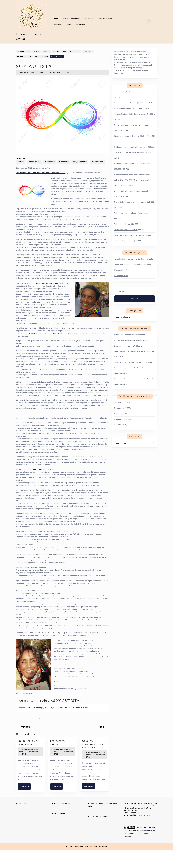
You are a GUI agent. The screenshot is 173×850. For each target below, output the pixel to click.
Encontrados (119, 408)
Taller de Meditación (122, 224)
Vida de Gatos (59, 813)
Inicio (56, 19)
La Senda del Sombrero (99, 816)
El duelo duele (120, 419)
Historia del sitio (104, 19)
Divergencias (74, 51)
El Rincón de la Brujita (62, 804)
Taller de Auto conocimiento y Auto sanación (131, 213)
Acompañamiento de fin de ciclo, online (130, 114)
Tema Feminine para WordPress (79, 846)
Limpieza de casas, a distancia (126, 136)
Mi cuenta (80, 24)
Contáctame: (23, 804)
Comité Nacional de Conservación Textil (102, 805)
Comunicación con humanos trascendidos (131, 125)
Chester (117, 425)
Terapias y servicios (71, 19)
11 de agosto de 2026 (29, 749)
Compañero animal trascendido (134, 335)
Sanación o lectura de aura (125, 103)
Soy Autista (118, 402)
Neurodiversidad (38, 469)
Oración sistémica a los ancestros (92, 743)
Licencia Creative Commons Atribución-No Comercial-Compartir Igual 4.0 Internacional (140, 833)
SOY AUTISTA (120, 357)
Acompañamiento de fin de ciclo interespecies (132, 175)
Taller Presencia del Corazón (125, 230)
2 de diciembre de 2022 (62, 749)
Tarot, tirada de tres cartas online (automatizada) (133, 259)
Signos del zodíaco (121, 270)
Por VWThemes (101, 846)
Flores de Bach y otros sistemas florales (130, 202)
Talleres (89, 19)
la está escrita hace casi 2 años (40, 173)
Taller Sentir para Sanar (123, 241)
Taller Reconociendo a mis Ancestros (129, 235)
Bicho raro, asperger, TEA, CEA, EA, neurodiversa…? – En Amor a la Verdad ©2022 (60, 708)
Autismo (46, 51)
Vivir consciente (41, 56)
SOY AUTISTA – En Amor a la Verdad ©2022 (132, 362)
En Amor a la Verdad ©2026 (28, 51)
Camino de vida (59, 51)
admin (42, 72)
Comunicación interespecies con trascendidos (132, 191)
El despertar (88, 51)
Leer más (25, 787)
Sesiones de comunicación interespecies (130, 147)
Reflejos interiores (24, 56)
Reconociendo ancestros (124, 108)
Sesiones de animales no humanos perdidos (132, 163)
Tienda (69, 24)
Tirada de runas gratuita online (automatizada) (132, 265)
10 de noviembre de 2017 (95, 752)
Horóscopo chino (121, 276)
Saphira (117, 414)
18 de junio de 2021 (27, 72)
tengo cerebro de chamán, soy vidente (44, 333)
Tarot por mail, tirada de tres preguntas (130, 92)
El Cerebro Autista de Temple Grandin (48, 283)
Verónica (117, 379)
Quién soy (58, 24)
